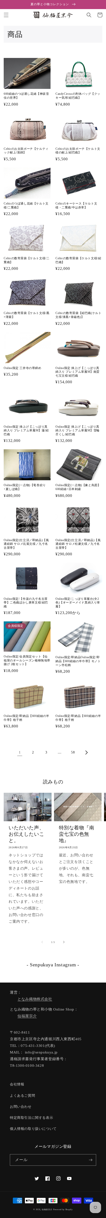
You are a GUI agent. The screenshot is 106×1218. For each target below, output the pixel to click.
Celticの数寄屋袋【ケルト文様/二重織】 (26, 260)
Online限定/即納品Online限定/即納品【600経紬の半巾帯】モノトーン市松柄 (78, 661)
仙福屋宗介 (27, 1016)
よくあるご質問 (22, 1095)
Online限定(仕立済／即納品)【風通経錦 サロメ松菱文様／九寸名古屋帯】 (78, 543)
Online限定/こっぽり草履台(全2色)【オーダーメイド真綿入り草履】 (77, 602)
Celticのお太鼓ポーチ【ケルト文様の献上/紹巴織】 (77, 150)
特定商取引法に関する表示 (31, 1118)
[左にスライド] (42, 942)
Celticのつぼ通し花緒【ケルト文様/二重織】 (26, 205)
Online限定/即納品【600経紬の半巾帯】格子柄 (26, 718)
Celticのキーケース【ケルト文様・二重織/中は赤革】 (76, 205)
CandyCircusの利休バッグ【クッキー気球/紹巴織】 (77, 95)
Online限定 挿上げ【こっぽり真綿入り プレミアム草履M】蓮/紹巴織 (26, 430)
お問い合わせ (21, 1107)
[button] (6, 15)
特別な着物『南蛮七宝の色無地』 (76, 834)
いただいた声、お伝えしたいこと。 (26, 834)
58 (73, 752)
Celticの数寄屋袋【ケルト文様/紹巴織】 (78, 260)
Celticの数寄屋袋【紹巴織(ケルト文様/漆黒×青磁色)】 (78, 315)
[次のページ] (86, 752)
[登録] (90, 1160)
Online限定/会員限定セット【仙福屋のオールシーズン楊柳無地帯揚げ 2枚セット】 (27, 660)
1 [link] (20, 752)
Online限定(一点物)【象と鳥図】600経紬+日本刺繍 (78, 487)
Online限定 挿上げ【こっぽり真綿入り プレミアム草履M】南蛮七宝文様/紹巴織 (77, 371)
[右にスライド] (63, 942)
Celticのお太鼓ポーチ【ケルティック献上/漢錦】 (26, 150)
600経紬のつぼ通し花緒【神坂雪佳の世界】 (26, 95)
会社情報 (17, 1084)
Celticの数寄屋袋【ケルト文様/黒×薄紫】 (26, 315)
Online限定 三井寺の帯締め (22, 368)
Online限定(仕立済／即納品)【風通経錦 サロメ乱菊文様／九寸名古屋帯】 (26, 543)
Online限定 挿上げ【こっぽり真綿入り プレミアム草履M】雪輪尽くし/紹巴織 (77, 430)
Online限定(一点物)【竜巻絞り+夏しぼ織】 (25, 487)
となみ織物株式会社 (35, 999)
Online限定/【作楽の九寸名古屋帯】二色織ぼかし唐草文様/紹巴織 (26, 602)
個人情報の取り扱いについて (33, 1129)
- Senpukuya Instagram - (53, 964)
